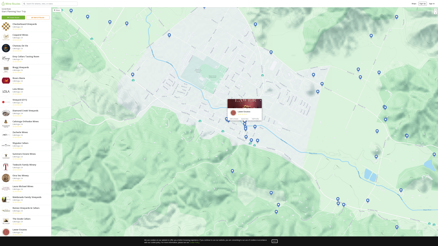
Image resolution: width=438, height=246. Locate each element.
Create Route (14, 17)
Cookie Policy (194, 242)
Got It (274, 241)
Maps (414, 4)
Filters (57, 10)
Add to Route (234, 119)
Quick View (244, 119)
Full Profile (255, 119)
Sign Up (423, 4)
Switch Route (38, 17)
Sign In (432, 4)
